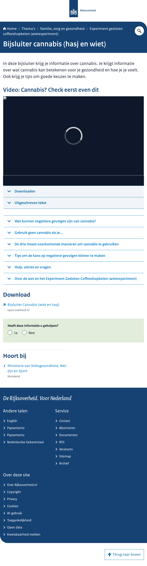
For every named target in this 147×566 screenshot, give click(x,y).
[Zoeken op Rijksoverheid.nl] (139, 30)
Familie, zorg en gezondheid (62, 28)
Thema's (28, 28)
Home (12, 28)
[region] (73, 141)
